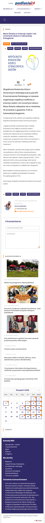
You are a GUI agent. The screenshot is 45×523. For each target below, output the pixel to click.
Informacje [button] (7, 9)
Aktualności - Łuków (12, 445)
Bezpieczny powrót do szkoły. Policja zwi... (20, 502)
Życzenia (8, 469)
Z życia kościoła (11, 447)
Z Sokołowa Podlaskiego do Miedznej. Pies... (21, 493)
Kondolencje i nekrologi (13, 466)
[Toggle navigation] (5, 20)
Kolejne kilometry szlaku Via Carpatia (18, 490)
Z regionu (8, 454)
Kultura (7, 452)
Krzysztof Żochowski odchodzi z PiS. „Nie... (20, 497)
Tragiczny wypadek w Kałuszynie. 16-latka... (21, 504)
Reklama (17, 13)
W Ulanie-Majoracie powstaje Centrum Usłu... (21, 509)
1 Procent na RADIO (12, 476)
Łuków (11, 3)
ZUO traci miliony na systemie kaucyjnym (20, 483)
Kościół (17, 48)
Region (6, 44)
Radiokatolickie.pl (11, 473)
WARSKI (40, 520)
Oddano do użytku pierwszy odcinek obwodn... (22, 488)
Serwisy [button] (37, 9)
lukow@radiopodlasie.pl (25, 211)
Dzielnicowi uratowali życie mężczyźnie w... (21, 500)
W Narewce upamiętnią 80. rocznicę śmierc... (21, 507)
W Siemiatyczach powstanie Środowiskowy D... (22, 495)
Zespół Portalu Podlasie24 (14, 464)
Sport (7, 449)
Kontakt (27, 13)
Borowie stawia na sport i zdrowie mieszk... (20, 486)
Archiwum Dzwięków (12, 471)
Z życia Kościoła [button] (23, 9)
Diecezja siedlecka (35, 48)
